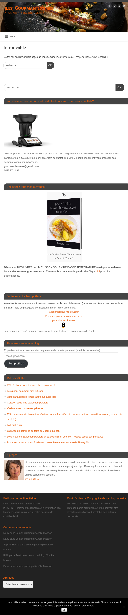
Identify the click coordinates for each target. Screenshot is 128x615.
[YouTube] (119, 6)
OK (49, 65)
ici (98, 271)
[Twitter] (114, 6)
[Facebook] (109, 6)
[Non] (124, 606)
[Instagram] (124, 6)
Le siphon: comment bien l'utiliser (25, 391)
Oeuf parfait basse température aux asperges (31, 396)
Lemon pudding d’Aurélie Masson (34, 532)
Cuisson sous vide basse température (27, 402)
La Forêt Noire (14, 425)
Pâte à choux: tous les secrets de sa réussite (31, 385)
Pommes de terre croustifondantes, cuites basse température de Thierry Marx (49, 442)
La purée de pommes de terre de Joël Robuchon (33, 430)
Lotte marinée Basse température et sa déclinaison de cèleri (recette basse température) (55, 436)
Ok (64, 610)
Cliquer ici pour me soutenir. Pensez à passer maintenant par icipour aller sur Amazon (64, 316)
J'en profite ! (16, 363)
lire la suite (32, 479)
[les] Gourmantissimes (29, 8)
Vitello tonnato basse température (25, 408)
